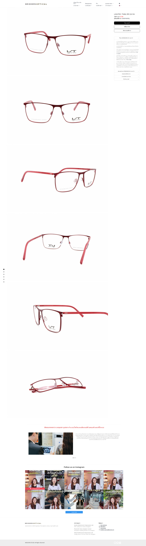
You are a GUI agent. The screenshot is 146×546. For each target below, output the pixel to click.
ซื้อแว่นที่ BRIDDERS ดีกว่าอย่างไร (126, 37)
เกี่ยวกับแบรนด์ (126, 79)
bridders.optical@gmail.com (107, 529)
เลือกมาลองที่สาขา (127, 30)
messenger (103, 528)
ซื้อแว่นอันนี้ (127, 23)
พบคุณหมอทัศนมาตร (126, 73)
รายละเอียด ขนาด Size (126, 76)
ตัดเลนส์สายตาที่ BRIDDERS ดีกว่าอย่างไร (126, 71)
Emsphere (125, 18)
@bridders (103, 526)
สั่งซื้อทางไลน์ (127, 26)
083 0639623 (103, 525)
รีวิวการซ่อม (129, 59)
